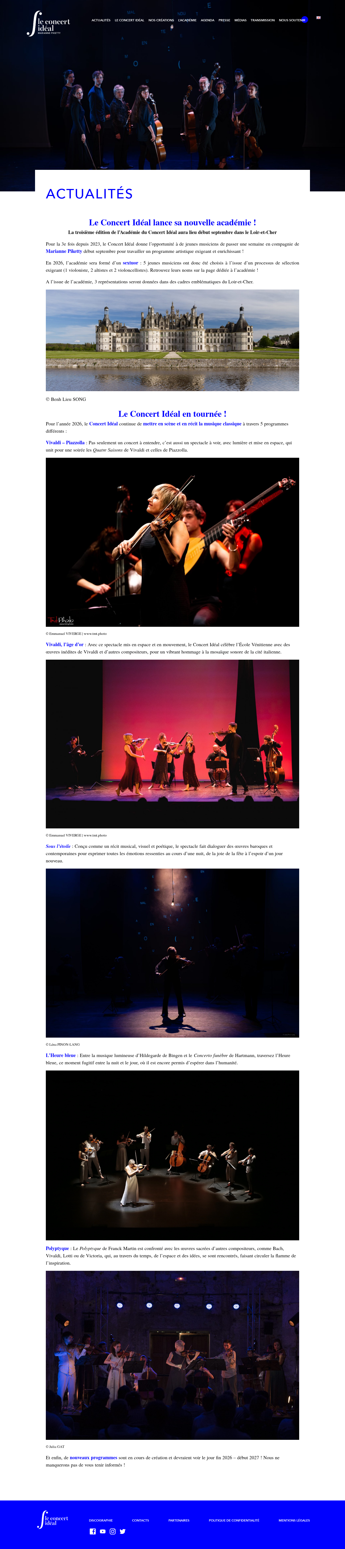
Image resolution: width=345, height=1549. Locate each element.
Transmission (263, 20)
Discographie (101, 1520)
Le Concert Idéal (129, 20)
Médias (240, 20)
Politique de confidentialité (234, 1520)
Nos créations (161, 20)
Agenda (207, 20)
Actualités (101, 20)
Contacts (140, 1520)
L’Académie (187, 20)
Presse (224, 20)
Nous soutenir (292, 20)
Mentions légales (294, 1520)
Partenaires (178, 1520)
